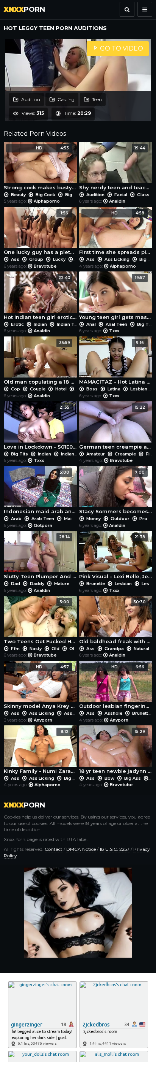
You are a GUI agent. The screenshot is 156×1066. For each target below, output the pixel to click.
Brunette (95, 583)
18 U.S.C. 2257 (114, 849)
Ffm (15, 648)
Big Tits (145, 324)
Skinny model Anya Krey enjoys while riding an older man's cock (40, 687)
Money (93, 518)
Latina (114, 389)
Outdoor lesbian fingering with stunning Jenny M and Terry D (115, 687)
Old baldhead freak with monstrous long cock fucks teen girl (115, 622)
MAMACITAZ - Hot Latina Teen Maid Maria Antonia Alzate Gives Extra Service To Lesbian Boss (115, 362)
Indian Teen (69, 324)
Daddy (37, 583)
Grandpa (114, 648)
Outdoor (120, 518)
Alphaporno (47, 201)
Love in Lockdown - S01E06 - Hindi (40, 427)
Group (36, 259)
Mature (61, 583)
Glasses (146, 194)
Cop (15, 389)
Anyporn (43, 720)
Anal (91, 324)
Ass (15, 259)
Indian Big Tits (77, 454)
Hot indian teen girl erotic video (40, 297)
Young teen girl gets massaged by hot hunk (115, 297)
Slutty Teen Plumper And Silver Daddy (40, 557)
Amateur (95, 454)
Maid (69, 518)
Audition (30, 99)
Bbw (109, 778)
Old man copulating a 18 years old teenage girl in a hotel (40, 362)
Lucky (59, 259)
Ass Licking (117, 259)
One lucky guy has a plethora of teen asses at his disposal (40, 233)
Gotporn (43, 525)
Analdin (117, 201)
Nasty (35, 648)
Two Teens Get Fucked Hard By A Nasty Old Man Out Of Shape (40, 622)
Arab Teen (42, 518)
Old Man (78, 648)
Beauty (18, 194)
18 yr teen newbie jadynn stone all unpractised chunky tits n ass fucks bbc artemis (115, 751)
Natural (141, 648)
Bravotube (45, 266)
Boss (92, 389)
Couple (38, 389)
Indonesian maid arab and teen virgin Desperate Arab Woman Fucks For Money (40, 492)
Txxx (114, 330)
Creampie (125, 454)
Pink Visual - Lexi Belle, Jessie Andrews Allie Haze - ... (115, 557)
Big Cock (45, 194)
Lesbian (138, 389)
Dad (15, 583)
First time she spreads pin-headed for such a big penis (115, 233)
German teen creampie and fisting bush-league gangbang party (115, 427)
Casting (65, 99)
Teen (96, 99)
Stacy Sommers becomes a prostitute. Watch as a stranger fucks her (115, 492)
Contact (53, 849)
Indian (40, 324)
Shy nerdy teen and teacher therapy (115, 168)
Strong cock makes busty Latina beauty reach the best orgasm (40, 168)
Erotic (17, 324)
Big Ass (72, 778)
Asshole (73, 713)
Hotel (61, 389)
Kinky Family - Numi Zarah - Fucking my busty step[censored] (40, 751)
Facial (120, 194)
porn (24, 9)
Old (55, 648)
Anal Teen (116, 324)
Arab (16, 518)
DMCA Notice (81, 849)
